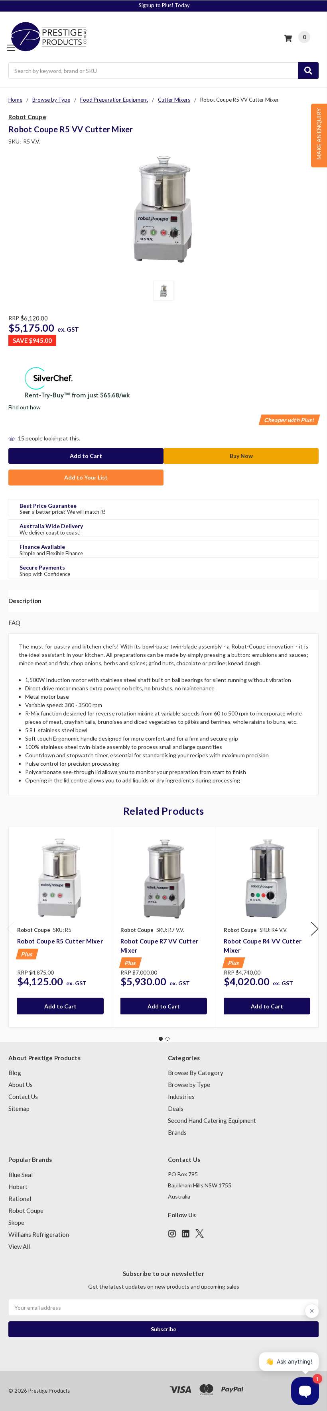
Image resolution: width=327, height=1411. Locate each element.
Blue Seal (20, 1174)
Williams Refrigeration (38, 1234)
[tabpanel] (60, 927)
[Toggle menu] (11, 48)
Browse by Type (189, 1084)
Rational (19, 1198)
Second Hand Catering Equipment (212, 1120)
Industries (181, 1096)
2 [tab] (167, 1039)
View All (19, 1246)
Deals (175, 1108)
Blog (14, 1072)
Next (315, 928)
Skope (16, 1222)
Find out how (24, 407)
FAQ (14, 622)
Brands (177, 1132)
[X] (199, 1233)
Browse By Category (195, 1072)
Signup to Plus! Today (164, 5)
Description (24, 600)
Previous (10, 928)
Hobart (18, 1186)
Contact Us (23, 1096)
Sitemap (19, 1108)
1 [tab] (161, 1039)
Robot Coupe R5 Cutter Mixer (60, 941)
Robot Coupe (25, 1210)
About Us (20, 1084)
